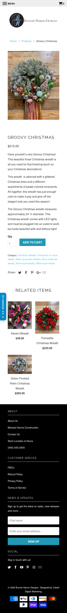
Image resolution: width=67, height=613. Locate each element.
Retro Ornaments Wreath (28, 259)
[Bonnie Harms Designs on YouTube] (22, 567)
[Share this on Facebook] (25, 272)
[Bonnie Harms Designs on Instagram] (34, 567)
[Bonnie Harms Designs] (33, 20)
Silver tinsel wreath (25, 263)
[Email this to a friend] (44, 272)
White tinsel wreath (45, 263)
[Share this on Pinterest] (31, 272)
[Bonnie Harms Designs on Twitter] (10, 567)
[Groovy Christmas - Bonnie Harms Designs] (33, 85)
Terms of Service (17, 487)
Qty (10, 236)
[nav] (9, 3)
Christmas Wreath (27, 255)
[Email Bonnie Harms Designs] (40, 567)
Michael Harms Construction (23, 427)
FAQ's (11, 467)
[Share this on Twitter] (19, 272)
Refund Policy (15, 474)
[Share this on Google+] (37, 272)
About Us (13, 421)
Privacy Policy (15, 481)
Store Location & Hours (20, 441)
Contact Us (14, 434)
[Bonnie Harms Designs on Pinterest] (28, 567)
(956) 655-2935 (16, 447)
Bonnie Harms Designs (27, 587)
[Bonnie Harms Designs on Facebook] (16, 567)
